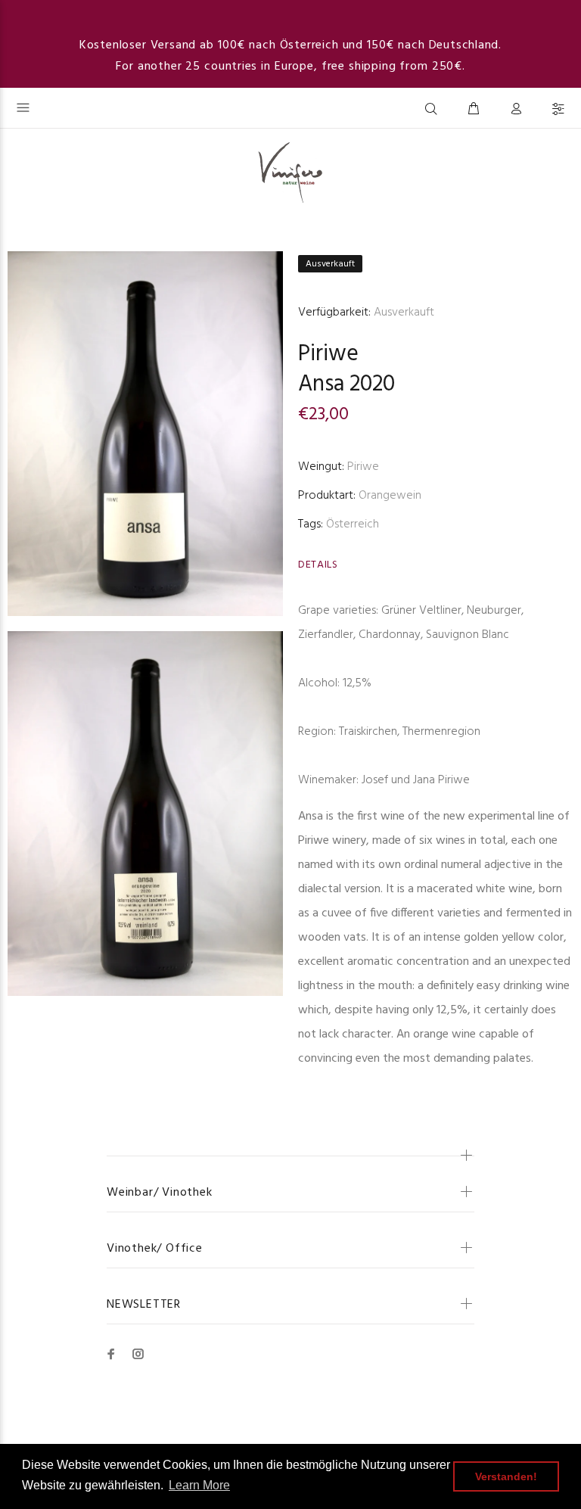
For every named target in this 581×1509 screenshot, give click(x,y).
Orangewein (390, 496)
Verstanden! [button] (506, 1476)
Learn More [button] (199, 1485)
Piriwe (328, 354)
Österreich (352, 524)
